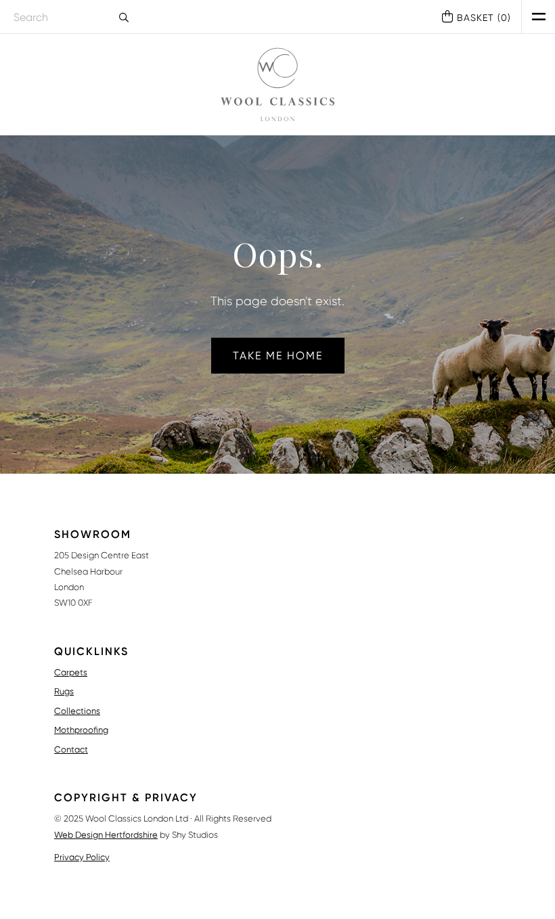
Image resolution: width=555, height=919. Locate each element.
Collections (77, 711)
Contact (71, 749)
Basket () (484, 17)
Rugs (64, 691)
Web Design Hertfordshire (106, 835)
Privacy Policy (82, 857)
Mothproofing (81, 730)
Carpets (70, 672)
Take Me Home (278, 355)
